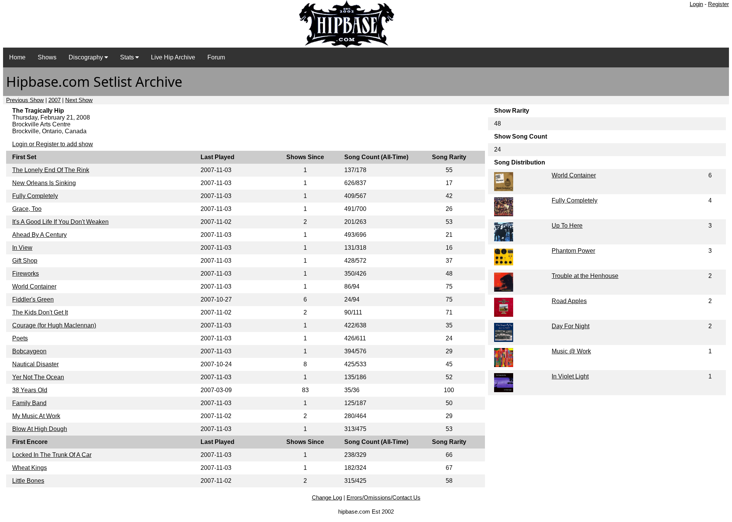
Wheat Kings (29, 468)
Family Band (29, 403)
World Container (34, 286)
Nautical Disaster (35, 364)
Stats (127, 57)
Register (718, 4)
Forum (216, 57)
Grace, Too (27, 209)
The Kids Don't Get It (40, 312)
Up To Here (567, 225)
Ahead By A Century (39, 234)
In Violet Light (570, 376)
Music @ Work (571, 351)
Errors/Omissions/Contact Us (384, 497)
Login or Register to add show (52, 144)
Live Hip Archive (173, 57)
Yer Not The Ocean (38, 377)
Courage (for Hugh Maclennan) (54, 325)
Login (696, 4)
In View (22, 247)
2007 (54, 100)
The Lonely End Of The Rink (50, 170)
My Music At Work (36, 416)
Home (17, 57)
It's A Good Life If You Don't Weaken (60, 222)
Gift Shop (24, 260)
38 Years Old (29, 390)
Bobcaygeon (29, 351)
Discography (86, 57)
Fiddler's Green (33, 299)
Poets (20, 338)
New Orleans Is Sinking (44, 183)
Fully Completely (35, 196)
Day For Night (570, 326)
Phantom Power (573, 250)
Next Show (79, 100)
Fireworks (25, 273)
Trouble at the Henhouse (585, 276)
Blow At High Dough (39, 429)
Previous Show (25, 100)
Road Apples (569, 301)
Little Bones (28, 480)
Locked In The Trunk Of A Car (52, 455)
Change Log (327, 497)
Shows (47, 57)
